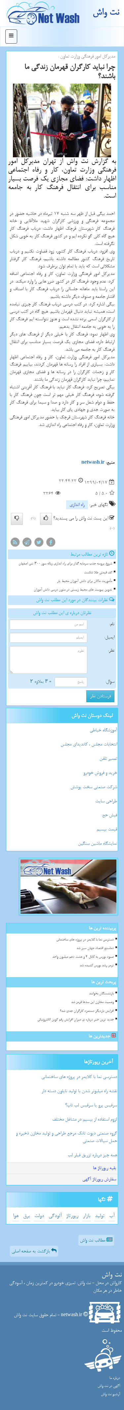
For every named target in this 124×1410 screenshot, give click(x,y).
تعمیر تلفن (108, 758)
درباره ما (114, 1378)
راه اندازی (77, 505)
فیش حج (109, 815)
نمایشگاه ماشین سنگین (97, 843)
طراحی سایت (106, 801)
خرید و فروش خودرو (100, 773)
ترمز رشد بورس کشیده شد (97, 965)
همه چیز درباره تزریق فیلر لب (92, 1155)
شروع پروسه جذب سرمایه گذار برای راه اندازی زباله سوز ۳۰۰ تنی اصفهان (65, 563)
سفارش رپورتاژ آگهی (99, 1179)
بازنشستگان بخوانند (101, 993)
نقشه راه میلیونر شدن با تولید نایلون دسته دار (79, 1091)
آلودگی (55, 1215)
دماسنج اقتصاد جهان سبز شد (95, 948)
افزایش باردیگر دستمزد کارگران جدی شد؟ (87, 1011)
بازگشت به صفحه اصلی (31, 1251)
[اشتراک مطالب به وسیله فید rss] (15, 544)
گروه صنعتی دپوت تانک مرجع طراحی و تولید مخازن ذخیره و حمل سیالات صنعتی (66, 1137)
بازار (86, 1215)
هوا (16, 1215)
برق (26, 1215)
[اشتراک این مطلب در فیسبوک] (50, 544)
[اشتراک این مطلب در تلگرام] (26, 544)
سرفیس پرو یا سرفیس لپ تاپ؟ (91, 1105)
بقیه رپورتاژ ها (104, 1168)
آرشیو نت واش (110, 1394)
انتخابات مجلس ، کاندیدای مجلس (89, 744)
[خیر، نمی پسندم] (17, 519)
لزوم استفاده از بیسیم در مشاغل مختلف (84, 1119)
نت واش (106, 12)
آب (111, 1215)
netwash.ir (92, 462)
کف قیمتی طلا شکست (98, 572)
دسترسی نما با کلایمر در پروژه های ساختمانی (85, 939)
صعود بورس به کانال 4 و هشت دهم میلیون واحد (83, 957)
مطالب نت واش (93, 1240)
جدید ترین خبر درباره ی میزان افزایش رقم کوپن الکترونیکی (75, 1019)
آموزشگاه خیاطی (103, 730)
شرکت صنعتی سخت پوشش (93, 787)
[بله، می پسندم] (46, 519)
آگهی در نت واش (109, 1386)
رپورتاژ (72, 1215)
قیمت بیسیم (107, 829)
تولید (99, 1215)
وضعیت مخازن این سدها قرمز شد (92, 1002)
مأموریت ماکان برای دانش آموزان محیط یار (84, 581)
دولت (39, 1215)
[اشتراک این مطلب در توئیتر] (38, 544)
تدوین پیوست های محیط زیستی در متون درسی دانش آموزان (73, 589)
